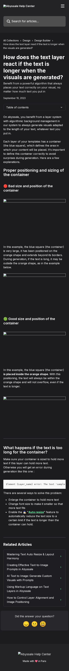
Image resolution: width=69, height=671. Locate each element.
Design (26, 40)
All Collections (11, 40)
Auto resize (36, 512)
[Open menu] (63, 6)
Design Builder (42, 40)
